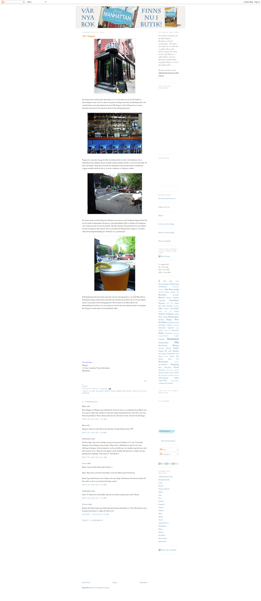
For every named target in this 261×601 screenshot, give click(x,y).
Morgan (85, 504)
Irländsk (169, 325)
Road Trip (173, 359)
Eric (160, 498)
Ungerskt (176, 375)
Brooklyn (163, 294)
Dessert (162, 303)
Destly (161, 485)
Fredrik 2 (162, 504)
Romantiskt (163, 361)
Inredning (162, 325)
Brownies (176, 295)
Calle (160, 482)
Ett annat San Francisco (167, 198)
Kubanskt (176, 333)
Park (177, 354)
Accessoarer (164, 283)
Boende (172, 292)
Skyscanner (163, 538)
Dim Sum (170, 303)
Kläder (161, 333)
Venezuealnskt (174, 380)
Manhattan (121, 391)
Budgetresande (164, 479)
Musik (129, 391)
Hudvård (171, 322)
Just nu (167, 330)
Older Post (143, 582)
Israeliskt (176, 325)
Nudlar (161, 351)
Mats (160, 513)
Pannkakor (171, 353)
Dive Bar (99, 391)
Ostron (164, 353)
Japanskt (170, 327)
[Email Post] (109, 388)
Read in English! (165, 241)
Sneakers (162, 370)
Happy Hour (110, 391)
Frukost (162, 313)
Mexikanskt (163, 345)
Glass (160, 317)
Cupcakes (162, 300)
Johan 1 (161, 507)
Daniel (84, 463)
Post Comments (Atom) (100, 587)
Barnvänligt (174, 289)
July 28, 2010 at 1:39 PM (94, 432)
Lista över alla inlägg (166, 224)
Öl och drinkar (172, 350)
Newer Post (86, 582)
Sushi (167, 372)
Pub (177, 356)
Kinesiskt (175, 330)
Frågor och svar (164, 207)
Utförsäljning (163, 378)
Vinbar (170, 383)
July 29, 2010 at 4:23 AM (94, 457)
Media (161, 215)
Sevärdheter (163, 364)
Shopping (175, 364)
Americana (174, 283)
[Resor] (162, 463)
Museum (161, 348)
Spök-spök (162, 541)
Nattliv (136, 391)
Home (115, 582)
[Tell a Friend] (164, 256)
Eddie (161, 492)
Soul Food (169, 370)
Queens (161, 359)
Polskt (166, 356)
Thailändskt (164, 375)
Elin (160, 495)
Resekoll (162, 535)
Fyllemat (170, 313)
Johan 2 (161, 510)
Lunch (161, 339)
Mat (176, 342)
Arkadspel (161, 289)
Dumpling (170, 306)
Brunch (162, 297)
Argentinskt (175, 287)
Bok (178, 292)
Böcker (166, 292)
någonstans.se (164, 522)
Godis (165, 317)
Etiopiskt (176, 306)
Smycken (167, 367)
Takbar (177, 373)
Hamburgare (173, 316)
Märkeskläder (164, 342)
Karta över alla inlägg (166, 232)
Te (159, 375)
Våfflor (176, 378)
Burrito (168, 298)
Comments (166, 454)
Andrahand (163, 286)
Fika (160, 308)
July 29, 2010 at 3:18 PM (94, 484)
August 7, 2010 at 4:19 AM (95, 514)
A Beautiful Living (166, 476)
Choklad (176, 297)
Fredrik (161, 501)
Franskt (176, 311)
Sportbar (161, 373)
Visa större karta (87, 362)
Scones (177, 362)
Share (85, 386)
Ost (160, 353)
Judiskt (161, 330)
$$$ (170, 281)
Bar (93, 391)
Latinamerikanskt (163, 336)
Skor (160, 367)
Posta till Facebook (168, 441)
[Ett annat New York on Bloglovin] (167, 433)
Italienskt (162, 327)
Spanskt (176, 370)
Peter (160, 529)
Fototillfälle (174, 308)
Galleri (177, 314)
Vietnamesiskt (163, 383)
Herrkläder (163, 322)
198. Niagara (88, 36)
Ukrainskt (170, 375)
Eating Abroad (164, 489)
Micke (161, 516)
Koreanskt (169, 333)
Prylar (172, 356)
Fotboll (166, 309)
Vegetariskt (163, 380)
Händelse (161, 320)
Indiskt (176, 322)
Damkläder (174, 300)
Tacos (172, 372)
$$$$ (177, 281)
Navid (161, 520)
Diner (177, 303)
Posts (164, 449)
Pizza (160, 356)
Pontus (161, 532)
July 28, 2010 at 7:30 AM (94, 419)
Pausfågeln (163, 526)
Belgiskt (161, 292)
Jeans (177, 328)
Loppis (176, 336)
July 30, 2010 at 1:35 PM (94, 498)
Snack (176, 367)
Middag (175, 345)
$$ (165, 281)
